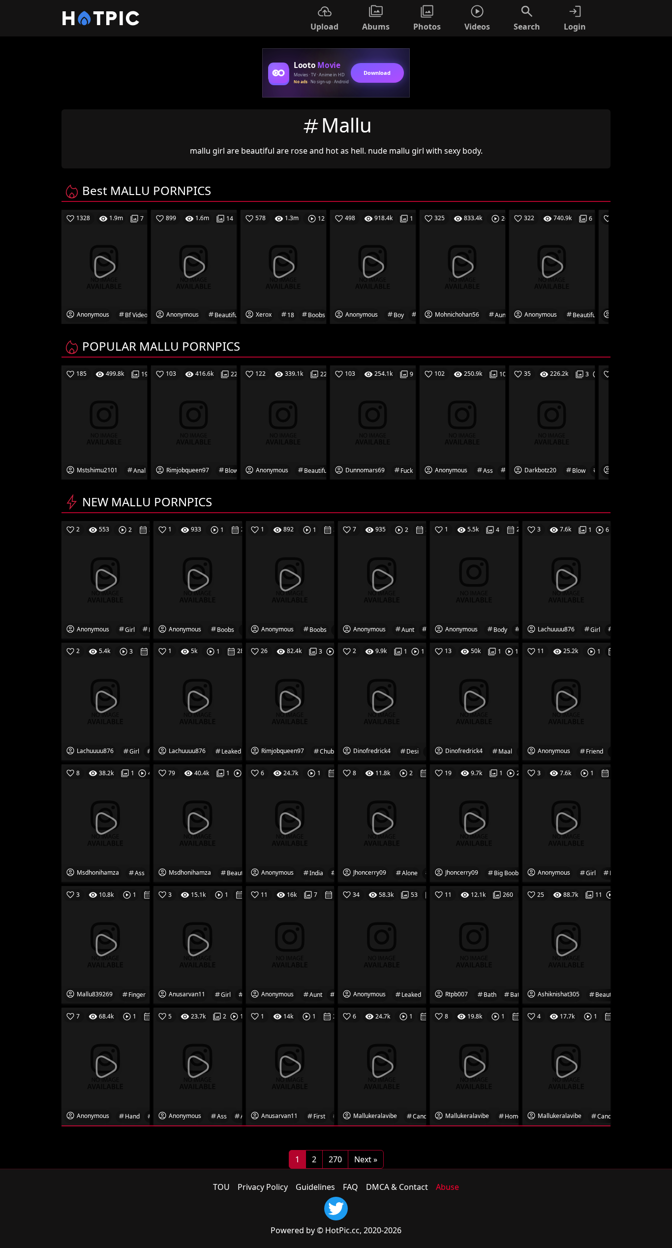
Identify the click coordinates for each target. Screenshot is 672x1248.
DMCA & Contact (397, 1187)
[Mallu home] (474, 1065)
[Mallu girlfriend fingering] (105, 944)
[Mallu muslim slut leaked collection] (382, 944)
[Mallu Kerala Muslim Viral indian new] (290, 822)
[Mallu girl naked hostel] (566, 822)
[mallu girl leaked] (105, 579)
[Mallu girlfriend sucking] (566, 700)
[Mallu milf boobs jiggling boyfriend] (197, 579)
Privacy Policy (263, 1187)
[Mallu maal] (474, 700)
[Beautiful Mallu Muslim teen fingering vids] (197, 822)
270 (335, 1159)
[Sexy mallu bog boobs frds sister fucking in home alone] (382, 822)
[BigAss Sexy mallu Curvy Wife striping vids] (105, 822)
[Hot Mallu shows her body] (474, 579)
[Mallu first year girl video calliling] (290, 1065)
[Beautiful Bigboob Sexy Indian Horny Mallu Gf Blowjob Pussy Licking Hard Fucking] (566, 944)
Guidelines (315, 1187)
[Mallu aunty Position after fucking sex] (290, 944)
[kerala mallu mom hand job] (105, 1065)
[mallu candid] (382, 1065)
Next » (365, 1159)
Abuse (447, 1187)
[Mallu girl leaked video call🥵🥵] (105, 700)
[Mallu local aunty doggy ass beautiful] (197, 1065)
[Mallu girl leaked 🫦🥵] (566, 579)
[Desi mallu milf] (382, 700)
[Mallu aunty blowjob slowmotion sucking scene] (382, 579)
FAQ (350, 1187)
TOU (221, 1187)
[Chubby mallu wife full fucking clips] (290, 700)
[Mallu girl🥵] (197, 944)
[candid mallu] (566, 1065)
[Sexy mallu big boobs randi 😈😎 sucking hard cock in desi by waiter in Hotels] (474, 822)
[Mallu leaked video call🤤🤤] (197, 700)
